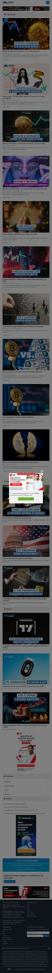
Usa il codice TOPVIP (25, 499)
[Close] (42, 471)
